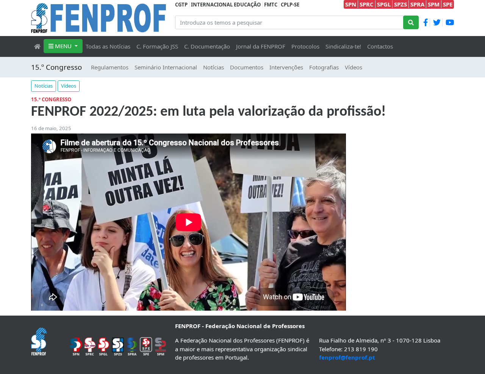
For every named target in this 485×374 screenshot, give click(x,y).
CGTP (181, 4)
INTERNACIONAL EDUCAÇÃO (226, 4)
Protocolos (305, 46)
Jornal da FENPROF (260, 46)
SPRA (417, 4)
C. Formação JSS (157, 46)
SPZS (400, 4)
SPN (350, 4)
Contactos (380, 46)
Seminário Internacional (166, 67)
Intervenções (286, 67)
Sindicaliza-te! (343, 46)
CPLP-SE (290, 4)
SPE (447, 4)
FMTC (270, 4)
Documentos (246, 67)
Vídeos (353, 67)
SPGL (384, 4)
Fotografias (324, 67)
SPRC (367, 4)
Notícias (213, 67)
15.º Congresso (56, 67)
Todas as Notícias (108, 46)
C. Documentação (207, 46)
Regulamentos (109, 67)
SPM (434, 4)
